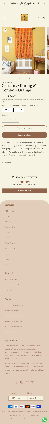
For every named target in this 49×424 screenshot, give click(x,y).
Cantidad (5, 115)
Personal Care (11, 248)
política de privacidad (13, 321)
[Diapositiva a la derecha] (29, 78)
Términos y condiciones (14, 305)
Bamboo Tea (10, 227)
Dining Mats (10, 232)
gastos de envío (21, 99)
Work (7, 259)
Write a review (24, 191)
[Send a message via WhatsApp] (44, 419)
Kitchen (8, 222)
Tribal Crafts (10, 243)
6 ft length (7, 109)
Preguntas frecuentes (13, 326)
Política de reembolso (40, 411)
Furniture (8, 254)
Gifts (7, 264)
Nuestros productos (13, 285)
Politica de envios (12, 310)
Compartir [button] (9, 162)
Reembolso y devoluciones (16, 316)
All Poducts (9, 211)
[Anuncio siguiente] (44, 4)
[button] (4, 17)
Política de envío (16, 419)
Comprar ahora (24, 135)
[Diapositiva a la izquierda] (19, 78)
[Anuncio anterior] (4, 4)
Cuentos (8, 290)
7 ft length (18, 109)
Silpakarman (12, 411)
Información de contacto (32, 419)
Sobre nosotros (11, 279)
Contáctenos (10, 332)
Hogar (7, 216)
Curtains (8, 238)
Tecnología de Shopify (23, 411)
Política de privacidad (17, 415)
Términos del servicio (34, 415)
